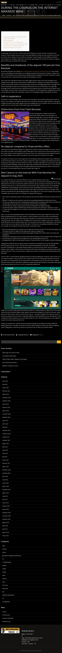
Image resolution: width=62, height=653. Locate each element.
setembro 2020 (6, 473)
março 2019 (5, 503)
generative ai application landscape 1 (12, 555)
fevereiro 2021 (6, 463)
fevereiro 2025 (6, 391)
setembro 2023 (6, 417)
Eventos (4, 549)
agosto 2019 (5, 493)
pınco (3, 582)
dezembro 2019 (6, 489)
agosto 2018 (5, 522)
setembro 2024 (6, 401)
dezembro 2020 (6, 470)
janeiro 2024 (5, 410)
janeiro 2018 (5, 532)
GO (3, 559)
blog (3, 545)
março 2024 (5, 404)
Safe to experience (8, 40)
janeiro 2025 (5, 394)
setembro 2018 (6, 519)
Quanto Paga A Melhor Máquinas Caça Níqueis (14, 359)
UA (3, 598)
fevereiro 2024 (6, 407)
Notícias (9, 15)
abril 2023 (4, 427)
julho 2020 (5, 476)
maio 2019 (5, 496)
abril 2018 (4, 529)
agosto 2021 (5, 443)
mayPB (4, 572)
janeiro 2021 (5, 466)
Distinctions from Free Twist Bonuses (13, 42)
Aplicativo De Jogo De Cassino (10, 366)
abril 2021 (4, 456)
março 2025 (5, 387)
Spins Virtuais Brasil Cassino (9, 362)
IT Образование (6, 562)
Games (4, 552)
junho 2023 (5, 424)
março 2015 (5, 535)
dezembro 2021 (6, 430)
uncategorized (6, 601)
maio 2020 (5, 479)
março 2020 (5, 483)
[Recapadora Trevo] (5, 2)
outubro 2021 (5, 437)
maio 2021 (5, 453)
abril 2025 (4, 384)
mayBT (4, 569)
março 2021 (5, 460)
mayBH (4, 565)
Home (3, 15)
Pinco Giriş (5, 585)
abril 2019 (4, 499)
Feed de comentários (7, 618)
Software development (8, 595)
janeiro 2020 (5, 486)
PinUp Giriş (5, 588)
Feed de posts (6, 615)
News (3, 575)
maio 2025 (5, 381)
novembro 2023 (6, 414)
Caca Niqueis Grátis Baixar (9, 356)
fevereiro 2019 (6, 506)
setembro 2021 (6, 440)
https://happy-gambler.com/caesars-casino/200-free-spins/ (36, 71)
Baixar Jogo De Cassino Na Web (10, 352)
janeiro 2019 (5, 509)
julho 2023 (5, 420)
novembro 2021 (6, 433)
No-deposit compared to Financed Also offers (16, 44)
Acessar (4, 611)
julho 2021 (5, 447)
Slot (3, 592)
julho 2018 (5, 526)
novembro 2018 (6, 516)
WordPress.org (6, 621)
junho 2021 (5, 450)
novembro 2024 (6, 397)
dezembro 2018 (6, 512)
